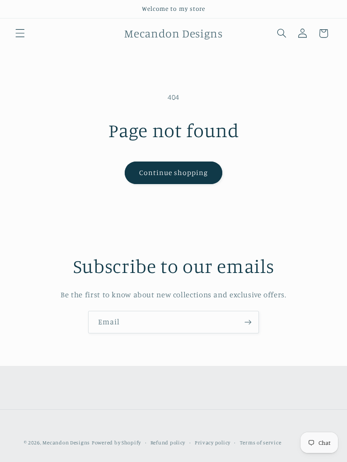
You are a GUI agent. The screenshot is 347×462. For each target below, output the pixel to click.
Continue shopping (173, 172)
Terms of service (260, 442)
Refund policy (168, 442)
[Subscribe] (248, 322)
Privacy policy (212, 442)
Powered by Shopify (116, 442)
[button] (19, 33)
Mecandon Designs (66, 442)
